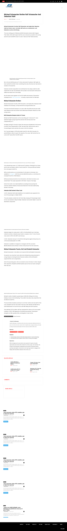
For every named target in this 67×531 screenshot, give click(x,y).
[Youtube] (62, 1)
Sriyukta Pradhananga (12, 19)
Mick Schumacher (16, 97)
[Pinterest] (55, 1)
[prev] (35, 1)
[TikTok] (57, 1)
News (5, 19)
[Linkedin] (18, 393)
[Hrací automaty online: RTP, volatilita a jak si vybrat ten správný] (13, 406)
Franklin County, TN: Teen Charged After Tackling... (15, 370)
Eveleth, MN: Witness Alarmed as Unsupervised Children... (15, 363)
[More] (21, 393)
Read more (5, 421)
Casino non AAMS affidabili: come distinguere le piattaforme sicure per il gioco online (13, 509)
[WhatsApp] (15, 393)
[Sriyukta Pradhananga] (5, 336)
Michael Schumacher (17, 316)
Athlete (5, 410)
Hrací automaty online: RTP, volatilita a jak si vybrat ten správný (15, 1)
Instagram (12, 174)
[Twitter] (59, 1)
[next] (37, 1)
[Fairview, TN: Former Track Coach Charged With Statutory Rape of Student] (26, 363)
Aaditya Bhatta (6, 415)
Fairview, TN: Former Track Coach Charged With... (35, 363)
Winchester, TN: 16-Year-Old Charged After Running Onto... (35, 369)
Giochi (4, 505)
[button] (62, 8)
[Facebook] (51, 1)
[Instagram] (53, 1)
